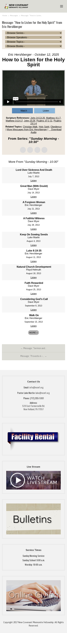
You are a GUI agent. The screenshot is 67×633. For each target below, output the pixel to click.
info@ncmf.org (36, 387)
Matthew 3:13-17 (14, 120)
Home (4, 15)
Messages (14, 15)
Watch (24, 110)
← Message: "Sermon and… (33, 348)
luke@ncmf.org (43, 393)
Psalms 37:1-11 (44, 120)
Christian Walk (30, 126)
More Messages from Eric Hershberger (27, 129)
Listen (46, 110)
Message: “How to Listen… (31, 15)
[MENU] (60, 6)
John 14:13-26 (37, 118)
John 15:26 (29, 120)
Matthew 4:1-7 (53, 118)
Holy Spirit (44, 126)
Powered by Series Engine (33, 341)
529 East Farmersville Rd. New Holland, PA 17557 (33, 407)
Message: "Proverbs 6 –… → (33, 356)
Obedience (56, 126)
